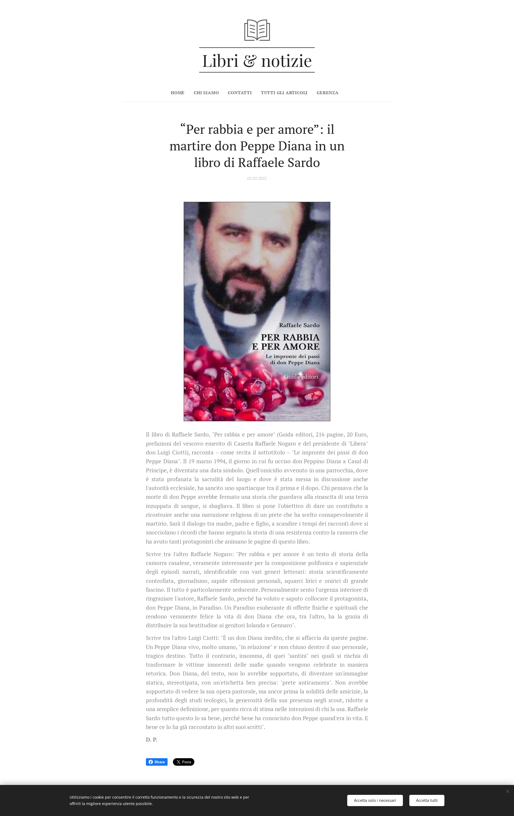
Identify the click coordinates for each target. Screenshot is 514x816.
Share (159, 762)
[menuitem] (180, 92)
